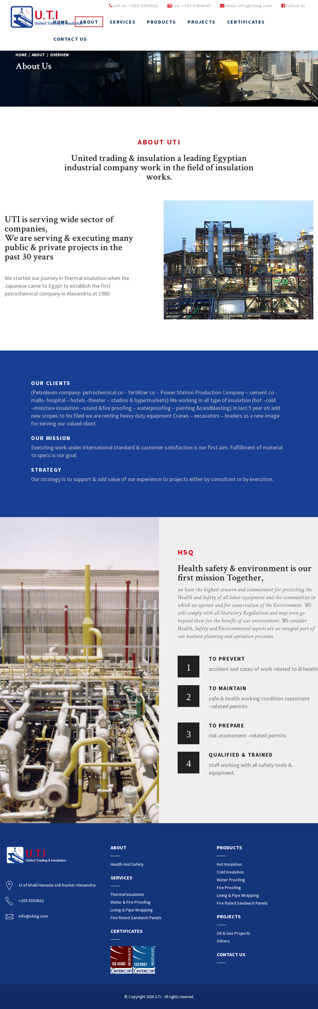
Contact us (70, 39)
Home (21, 54)
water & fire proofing (131, 902)
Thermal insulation (127, 894)
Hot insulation (229, 864)
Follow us (295, 5)
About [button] (89, 22)
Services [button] (122, 22)
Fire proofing (229, 887)
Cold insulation (230, 872)
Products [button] (161, 22)
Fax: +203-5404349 (191, 5)
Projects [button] (202, 22)
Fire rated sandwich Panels (136, 917)
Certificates (246, 22)
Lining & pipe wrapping (132, 910)
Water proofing (231, 880)
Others (223, 941)
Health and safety (127, 864)
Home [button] (60, 22)
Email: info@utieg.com (248, 5)
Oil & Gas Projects (233, 933)
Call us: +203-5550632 (135, 5)
